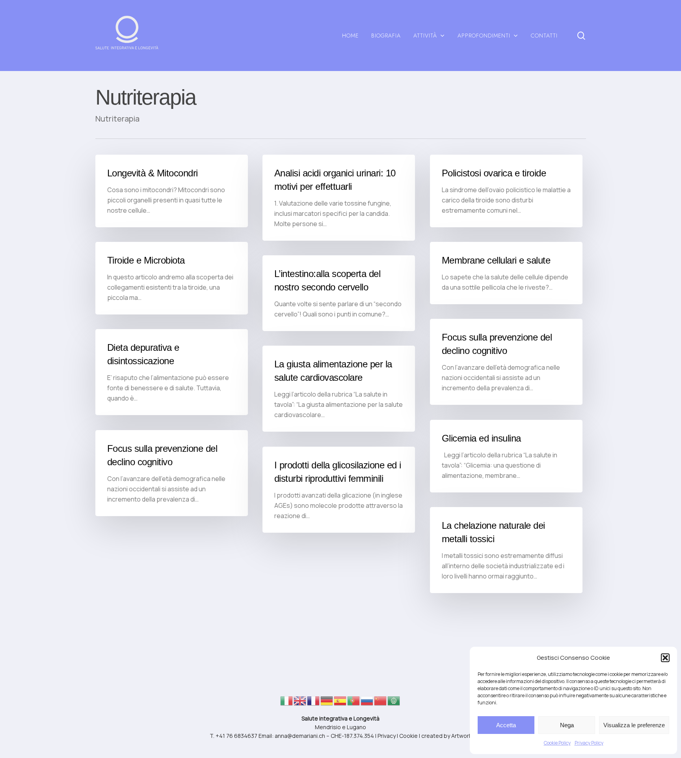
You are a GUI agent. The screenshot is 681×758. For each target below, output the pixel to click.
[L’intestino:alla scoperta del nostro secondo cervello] (338, 293)
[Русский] (367, 703)
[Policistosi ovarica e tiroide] (506, 191)
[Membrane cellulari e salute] (506, 273)
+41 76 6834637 (236, 735)
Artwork (461, 735)
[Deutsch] (327, 703)
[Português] (354, 703)
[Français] (313, 703)
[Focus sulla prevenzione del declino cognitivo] (506, 362)
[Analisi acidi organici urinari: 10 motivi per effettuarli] (338, 198)
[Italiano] (287, 703)
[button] (665, 658)
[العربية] (394, 703)
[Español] (340, 703)
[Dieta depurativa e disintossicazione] (171, 372)
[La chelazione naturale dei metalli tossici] (506, 550)
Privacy (387, 735)
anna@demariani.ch (300, 735)
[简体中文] (380, 703)
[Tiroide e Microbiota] (171, 278)
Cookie (408, 735)
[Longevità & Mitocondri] (171, 191)
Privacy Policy (589, 742)
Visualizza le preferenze (634, 725)
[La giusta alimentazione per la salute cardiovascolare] (338, 389)
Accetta (506, 725)
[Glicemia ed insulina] (506, 456)
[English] (300, 703)
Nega (567, 725)
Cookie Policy (557, 742)
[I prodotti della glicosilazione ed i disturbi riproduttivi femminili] (338, 490)
